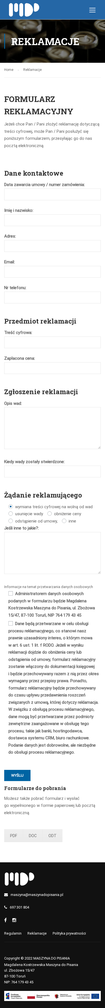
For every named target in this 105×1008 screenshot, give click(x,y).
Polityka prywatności (69, 933)
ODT (52, 835)
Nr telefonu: (15, 287)
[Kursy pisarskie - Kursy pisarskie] (24, 11)
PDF (13, 835)
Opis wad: (13, 403)
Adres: (10, 236)
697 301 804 (19, 907)
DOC (33, 835)
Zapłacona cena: (19, 358)
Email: (9, 261)
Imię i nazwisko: (18, 210)
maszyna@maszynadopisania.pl (37, 895)
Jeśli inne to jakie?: (21, 528)
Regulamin (13, 933)
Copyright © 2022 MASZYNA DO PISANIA (37, 958)
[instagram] (14, 920)
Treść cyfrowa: (18, 332)
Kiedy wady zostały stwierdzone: (34, 461)
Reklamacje (37, 933)
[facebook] (5, 920)
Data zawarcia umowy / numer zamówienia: (44, 184)
